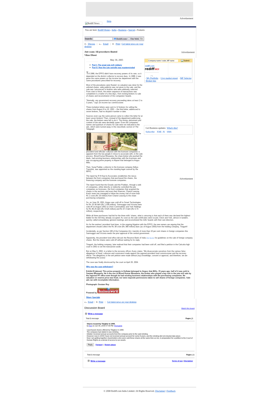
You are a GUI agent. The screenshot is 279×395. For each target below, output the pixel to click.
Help (109, 21)
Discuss (91, 44)
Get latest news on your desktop (121, 302)
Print (118, 44)
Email (105, 44)
